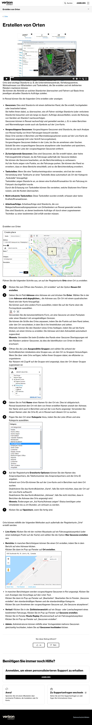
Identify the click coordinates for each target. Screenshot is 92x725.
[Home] (7, 3)
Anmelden (81, 3)
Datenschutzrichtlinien (81, 717)
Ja (40, 645)
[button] (46, 9)
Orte (6, 16)
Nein (54, 645)
